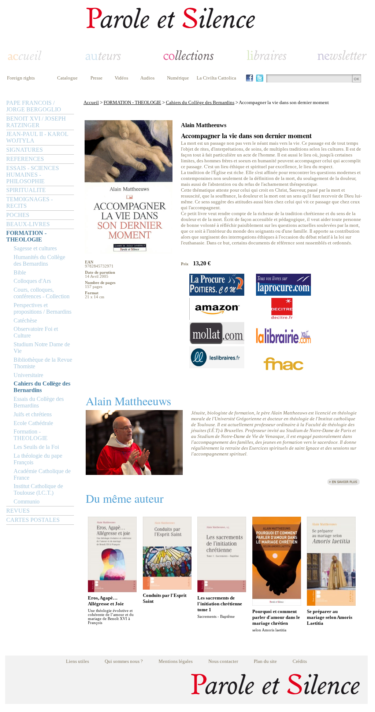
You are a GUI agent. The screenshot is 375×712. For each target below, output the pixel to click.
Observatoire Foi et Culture (36, 332)
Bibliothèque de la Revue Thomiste (43, 363)
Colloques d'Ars (32, 281)
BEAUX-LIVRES (28, 224)
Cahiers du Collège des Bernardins (42, 386)
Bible (20, 272)
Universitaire (28, 375)
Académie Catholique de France (42, 474)
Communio (27, 501)
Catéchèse (25, 320)
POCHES (17, 215)
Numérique (178, 78)
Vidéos (121, 78)
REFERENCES (25, 159)
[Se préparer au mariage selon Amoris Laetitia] (331, 604)
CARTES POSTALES (33, 520)
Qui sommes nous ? (124, 661)
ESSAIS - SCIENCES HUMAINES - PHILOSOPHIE (32, 174)
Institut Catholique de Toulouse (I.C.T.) (38, 489)
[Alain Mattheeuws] (134, 473)
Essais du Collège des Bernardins (39, 402)
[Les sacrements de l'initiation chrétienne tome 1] (221, 590)
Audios (147, 78)
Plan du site (265, 661)
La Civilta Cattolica (216, 78)
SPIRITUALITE (26, 190)
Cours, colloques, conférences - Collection (42, 293)
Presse (96, 78)
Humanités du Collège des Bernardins (39, 260)
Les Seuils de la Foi (36, 447)
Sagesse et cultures (35, 248)
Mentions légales (176, 661)
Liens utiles (77, 661)
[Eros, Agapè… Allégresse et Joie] (112, 590)
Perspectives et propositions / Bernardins (42, 308)
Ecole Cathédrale (33, 423)
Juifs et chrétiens (33, 414)
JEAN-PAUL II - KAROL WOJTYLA (37, 137)
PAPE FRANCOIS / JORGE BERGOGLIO (33, 106)
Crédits (300, 661)
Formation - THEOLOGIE (31, 434)
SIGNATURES (24, 150)
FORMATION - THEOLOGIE (26, 236)
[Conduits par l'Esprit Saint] (167, 587)
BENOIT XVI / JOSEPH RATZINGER (36, 121)
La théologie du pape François (38, 459)
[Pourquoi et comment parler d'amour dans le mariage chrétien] (276, 604)
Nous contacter (223, 661)
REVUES (18, 511)
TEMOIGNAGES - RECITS (29, 202)
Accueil (91, 102)
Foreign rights (21, 78)
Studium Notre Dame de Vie (42, 347)
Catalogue (67, 78)
